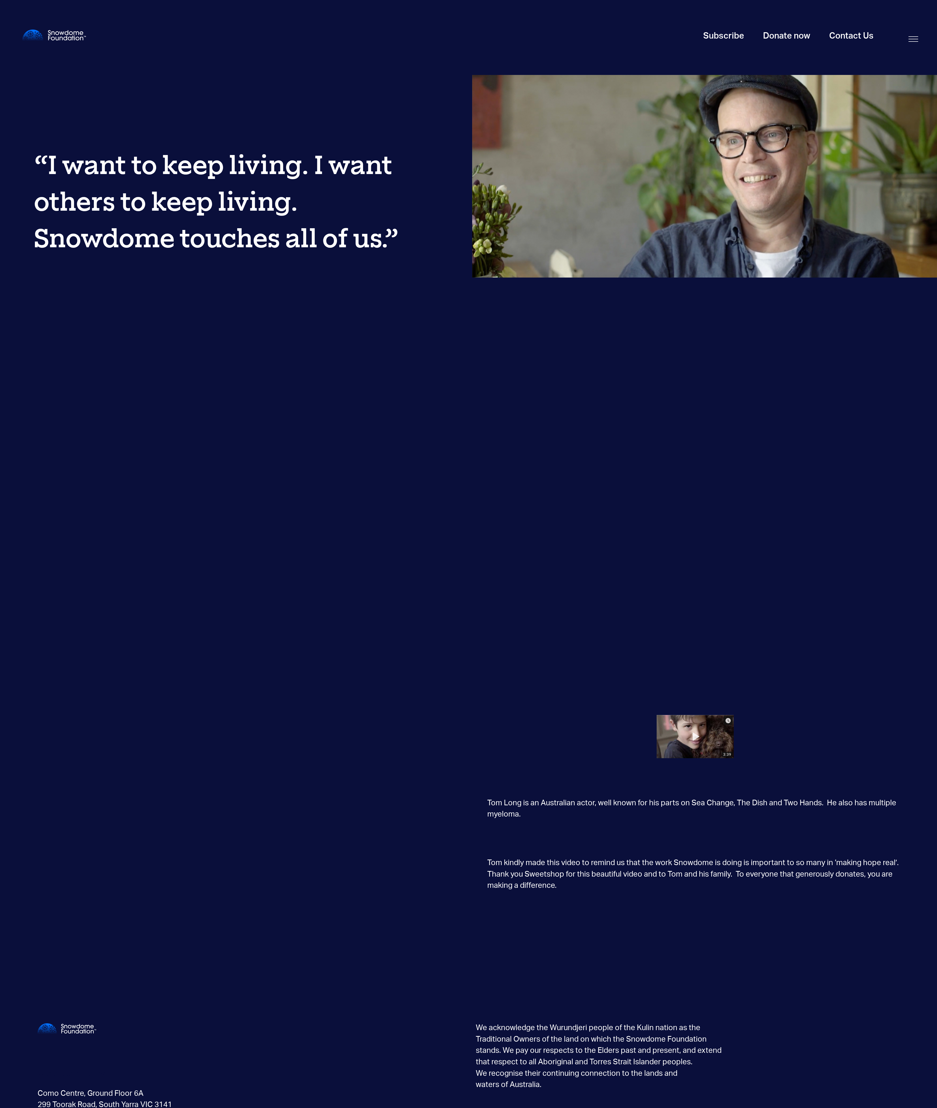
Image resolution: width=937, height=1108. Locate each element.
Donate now (786, 36)
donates (849, 874)
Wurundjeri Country (71, 1073)
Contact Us (851, 36)
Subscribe (723, 36)
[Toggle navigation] (913, 38)
